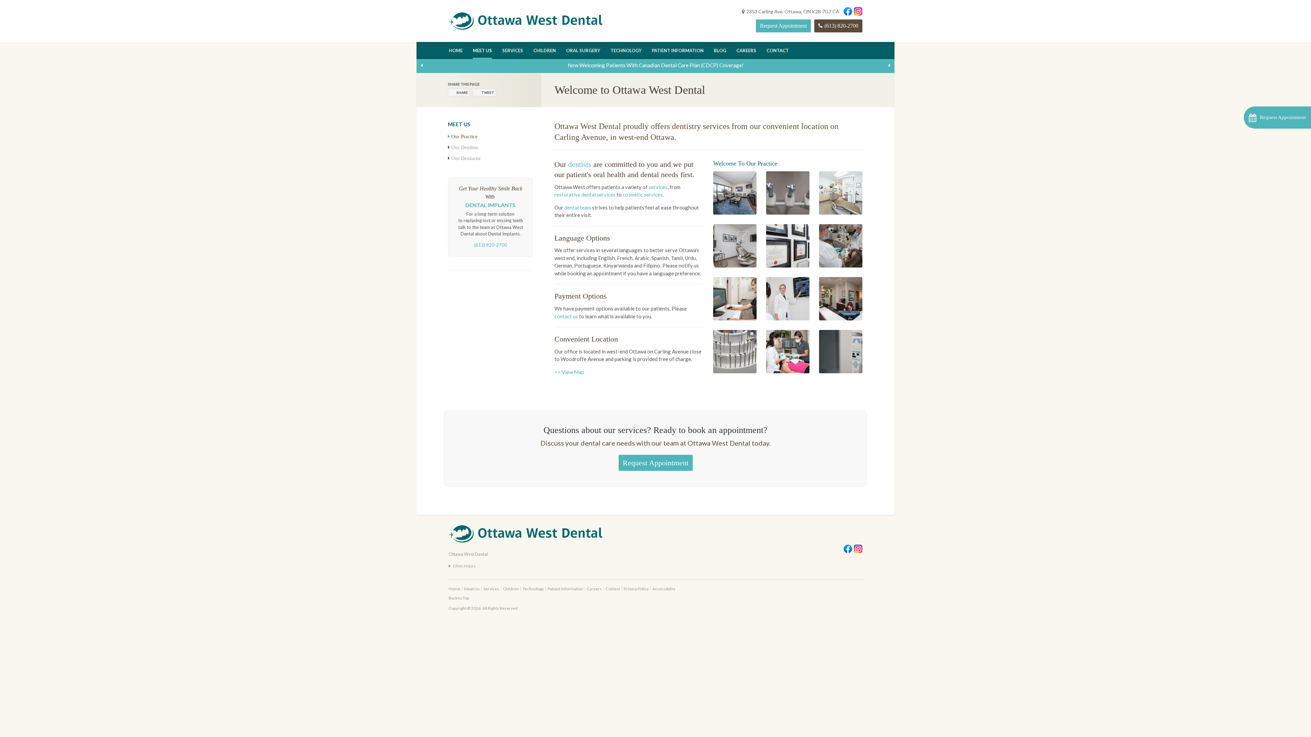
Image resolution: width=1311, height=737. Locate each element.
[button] (1277, 117)
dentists (579, 164)
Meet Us (482, 50)
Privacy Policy (636, 588)
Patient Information (678, 50)
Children (544, 50)
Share (462, 92)
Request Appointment (783, 26)
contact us (566, 316)
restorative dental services (585, 194)
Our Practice (464, 136)
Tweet (487, 92)
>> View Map (569, 372)
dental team (577, 207)
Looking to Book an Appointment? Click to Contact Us (655, 65)
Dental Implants (490, 205)
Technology (626, 50)
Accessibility (663, 588)
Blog (720, 50)
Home (456, 50)
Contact (777, 50)
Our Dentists (464, 147)
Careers (746, 50)
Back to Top (459, 598)
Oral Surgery (583, 50)
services (658, 187)
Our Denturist (465, 158)
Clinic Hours (464, 565)
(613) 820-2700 (841, 26)
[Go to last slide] (422, 65)
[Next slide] (889, 65)
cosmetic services (643, 194)
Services (512, 50)
